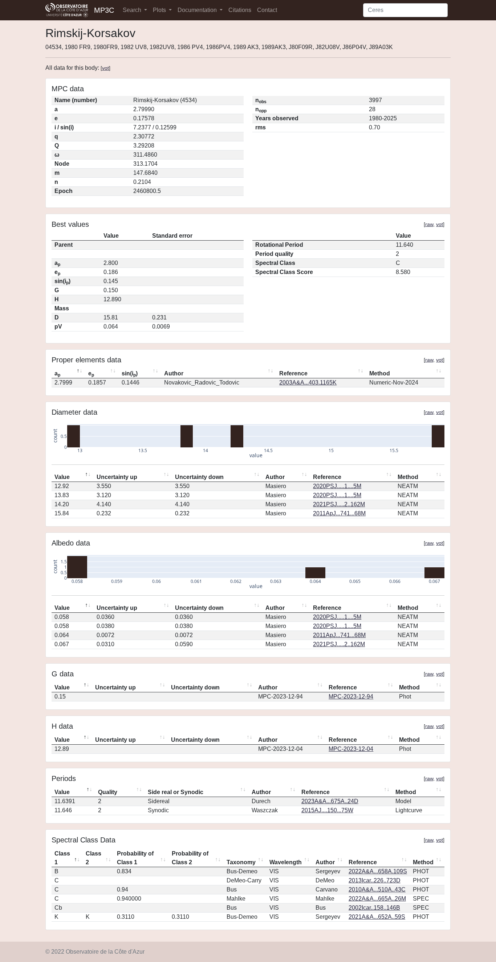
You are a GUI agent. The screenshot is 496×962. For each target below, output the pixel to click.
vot (105, 68)
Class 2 (93, 857)
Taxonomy (241, 862)
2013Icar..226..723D (375, 880)
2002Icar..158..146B (374, 908)
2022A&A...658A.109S (378, 871)
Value (62, 477)
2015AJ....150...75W (327, 810)
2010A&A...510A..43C (377, 889)
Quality (107, 792)
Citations (239, 10)
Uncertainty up (117, 477)
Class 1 (62, 857)
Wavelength (285, 862)
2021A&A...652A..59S (377, 917)
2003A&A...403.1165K (308, 382)
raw (429, 224)
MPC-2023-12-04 (351, 749)
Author (173, 373)
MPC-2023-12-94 (351, 696)
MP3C (104, 10)
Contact (267, 10)
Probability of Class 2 (190, 857)
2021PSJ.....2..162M (339, 504)
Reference (293, 373)
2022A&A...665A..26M (377, 898)
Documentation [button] (198, 10)
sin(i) (130, 374)
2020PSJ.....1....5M (337, 486)
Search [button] (133, 10)
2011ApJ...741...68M (339, 513)
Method (379, 373)
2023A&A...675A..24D (329, 801)
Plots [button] (160, 10)
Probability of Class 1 (135, 857)
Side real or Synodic (175, 792)
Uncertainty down (199, 477)
